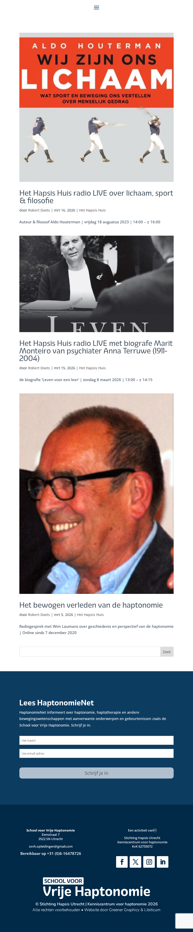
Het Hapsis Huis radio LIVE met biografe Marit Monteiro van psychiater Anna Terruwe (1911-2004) (96, 351)
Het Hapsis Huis (92, 210)
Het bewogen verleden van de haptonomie (91, 605)
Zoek (167, 651)
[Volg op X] (135, 862)
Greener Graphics (124, 910)
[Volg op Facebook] (122, 862)
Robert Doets (39, 210)
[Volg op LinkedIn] (162, 862)
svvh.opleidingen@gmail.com (51, 846)
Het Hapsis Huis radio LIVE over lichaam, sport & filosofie (96, 197)
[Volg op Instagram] (149, 862)
